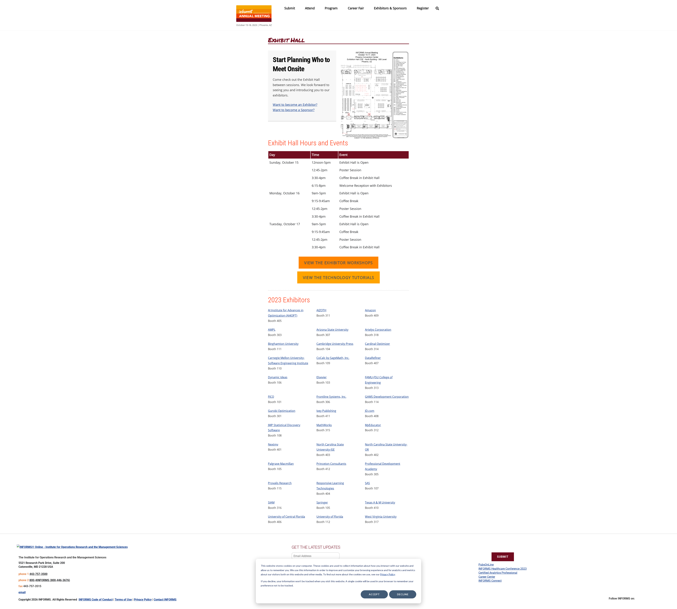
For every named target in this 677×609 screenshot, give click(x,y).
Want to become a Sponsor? (294, 110)
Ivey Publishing (326, 411)
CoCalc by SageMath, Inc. (332, 358)
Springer (322, 502)
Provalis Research (280, 483)
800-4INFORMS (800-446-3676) (49, 580)
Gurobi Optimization (281, 411)
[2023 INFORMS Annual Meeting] (254, 20)
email (22, 592)
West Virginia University (381, 517)
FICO (271, 397)
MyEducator (373, 425)
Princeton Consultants (331, 464)
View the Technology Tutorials (338, 277)
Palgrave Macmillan (281, 464)
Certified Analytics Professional (497, 572)
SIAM (271, 502)
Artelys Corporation (378, 330)
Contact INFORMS (165, 599)
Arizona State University (332, 330)
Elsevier (321, 377)
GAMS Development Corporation (387, 397)
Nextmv (273, 444)
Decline (402, 594)
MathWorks (324, 425)
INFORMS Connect (490, 580)
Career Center (486, 576)
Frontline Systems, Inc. (331, 397)
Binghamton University (283, 344)
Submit (289, 8)
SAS (367, 483)
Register (423, 8)
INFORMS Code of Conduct (96, 599)
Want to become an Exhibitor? (295, 104)
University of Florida (329, 517)
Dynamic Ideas (277, 377)
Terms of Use (123, 599)
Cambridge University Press (334, 344)
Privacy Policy (387, 574)
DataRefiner (373, 358)
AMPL (271, 330)
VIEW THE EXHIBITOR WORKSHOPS (338, 262)
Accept (374, 594)
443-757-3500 (38, 574)
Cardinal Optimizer (377, 344)
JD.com (369, 411)
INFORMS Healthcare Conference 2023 (502, 568)
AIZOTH (321, 310)
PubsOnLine (486, 564)
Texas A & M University (380, 502)
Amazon (370, 310)
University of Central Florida (286, 517)
